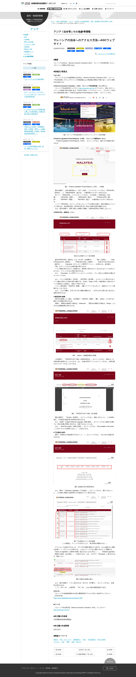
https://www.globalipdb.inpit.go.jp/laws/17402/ (68, 598)
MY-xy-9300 (101, 639)
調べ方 (78, 642)
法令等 (77, 21)
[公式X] (109, 668)
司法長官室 (91, 639)
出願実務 (26, 39)
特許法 (56, 639)
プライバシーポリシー (29, 668)
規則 (68, 642)
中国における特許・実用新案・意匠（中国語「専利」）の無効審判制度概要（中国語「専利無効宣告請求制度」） (34, 130)
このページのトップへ (110, 661)
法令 (63, 642)
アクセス (57, 642)
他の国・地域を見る (31, 155)
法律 (72, 642)
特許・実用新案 (95, 21)
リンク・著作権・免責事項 (49, 668)
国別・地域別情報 (62, 21)
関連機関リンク (28, 51)
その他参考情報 (84, 21)
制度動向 (26, 46)
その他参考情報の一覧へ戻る (84, 654)
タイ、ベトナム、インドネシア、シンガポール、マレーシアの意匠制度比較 (34, 94)
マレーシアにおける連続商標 (34, 79)
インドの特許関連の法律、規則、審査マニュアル (34, 148)
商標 (106, 21)
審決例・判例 (28, 49)
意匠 (102, 21)
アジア (71, 21)
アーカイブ (27, 54)
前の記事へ (59, 649)
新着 (34, 68)
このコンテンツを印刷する (106, 54)
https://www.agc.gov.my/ (87, 88)
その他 (110, 21)
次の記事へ (110, 649)
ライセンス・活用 (29, 44)
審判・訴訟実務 (28, 42)
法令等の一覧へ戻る (84, 649)
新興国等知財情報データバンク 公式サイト (38, 3)
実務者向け (77, 639)
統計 (25, 37)
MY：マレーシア (65, 639)
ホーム (53, 21)
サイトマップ (111, 3)
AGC (84, 639)
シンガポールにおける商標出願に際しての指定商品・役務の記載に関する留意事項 (34, 112)
